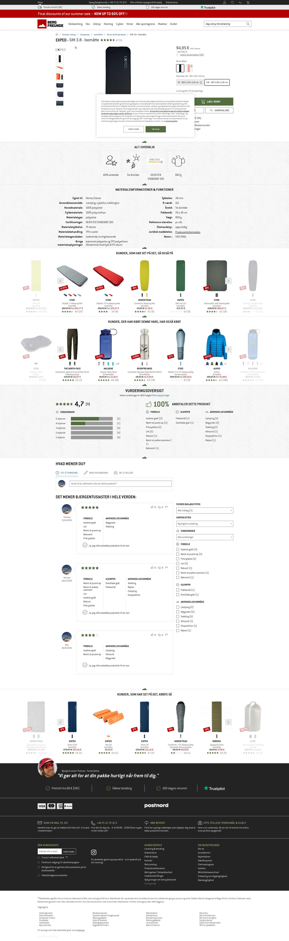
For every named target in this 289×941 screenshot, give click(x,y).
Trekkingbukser (46, 913)
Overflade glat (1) (185, 422)
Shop (40, 2)
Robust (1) (151, 435)
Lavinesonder (152, 922)
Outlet (173, 24)
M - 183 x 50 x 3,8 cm (188, 82)
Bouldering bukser (154, 917)
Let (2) (149, 431)
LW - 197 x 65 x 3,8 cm (217, 82)
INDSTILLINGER (133, 129)
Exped (61, 40)
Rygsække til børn (101, 925)
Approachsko (45, 925)
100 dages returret (159, 7)
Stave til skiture (153, 925)
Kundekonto (204, 852)
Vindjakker (43, 920)
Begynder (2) (212, 422)
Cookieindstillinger (153, 875)
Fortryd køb (150, 883)
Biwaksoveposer (100, 913)
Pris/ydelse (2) (154, 427)
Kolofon (202, 868)
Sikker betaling (103, 7)
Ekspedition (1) (213, 435)
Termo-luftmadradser (116, 34)
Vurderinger (187, 530)
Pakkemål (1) (183, 418)
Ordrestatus (150, 852)
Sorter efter (183, 517)
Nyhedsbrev (204, 856)
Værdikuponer (205, 860)
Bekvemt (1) (152, 448)
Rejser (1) (210, 440)
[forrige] (60, 281)
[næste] (228, 281)
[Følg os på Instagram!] (96, 853)
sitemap (80, 930)
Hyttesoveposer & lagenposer (106, 915)
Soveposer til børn (47, 917)
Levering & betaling (154, 848)
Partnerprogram (206, 864)
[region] (145, 115)
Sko (88, 24)
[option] (119, 90)
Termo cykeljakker (207, 925)
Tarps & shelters (100, 920)
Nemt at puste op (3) (157, 422)
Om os (201, 848)
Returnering (150, 864)
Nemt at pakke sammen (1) (159, 442)
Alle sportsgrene (145, 24)
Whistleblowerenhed (208, 872)
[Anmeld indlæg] (166, 507)
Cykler (119, 24)
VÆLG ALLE (156, 129)
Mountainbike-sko (207, 915)
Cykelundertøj (205, 920)
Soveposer (85, 34)
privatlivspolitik (171, 121)
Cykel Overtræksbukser (210, 922)
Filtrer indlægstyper (188, 504)
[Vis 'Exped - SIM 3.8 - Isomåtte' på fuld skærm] (76, 48)
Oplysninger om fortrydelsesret (160, 879)
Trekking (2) (211, 427)
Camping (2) (211, 418)
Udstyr (97, 24)
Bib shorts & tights (207, 917)
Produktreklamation (154, 868)
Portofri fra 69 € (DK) (53, 7)
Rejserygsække (99, 917)
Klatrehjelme (151, 913)
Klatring (108, 24)
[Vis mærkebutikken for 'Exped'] (60, 49)
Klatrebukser (152, 915)
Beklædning (75, 24)
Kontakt (148, 860)
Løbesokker (44, 922)
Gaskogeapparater (101, 922)
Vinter (129, 24)
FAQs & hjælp (151, 856)
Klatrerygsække (153, 920)
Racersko (203, 913)
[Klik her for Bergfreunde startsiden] (51, 23)
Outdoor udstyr (69, 34)
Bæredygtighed (206, 880)
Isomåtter (98, 34)
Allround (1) (211, 431)
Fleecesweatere (46, 915)
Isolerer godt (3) (154, 418)
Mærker (162, 24)
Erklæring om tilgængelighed (212, 876)
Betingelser (150, 872)
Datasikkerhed (165, 872)
